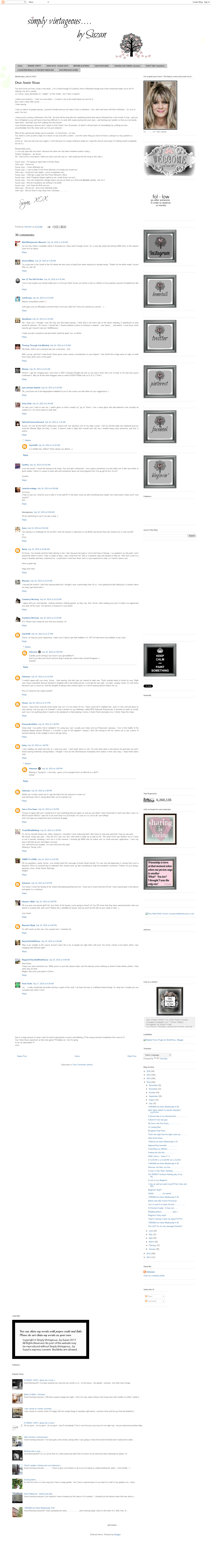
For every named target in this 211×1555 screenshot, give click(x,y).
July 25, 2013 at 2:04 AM (51, 941)
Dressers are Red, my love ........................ (166, 1167)
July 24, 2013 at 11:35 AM (49, 445)
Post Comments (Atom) (82, 1065)
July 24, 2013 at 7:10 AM (55, 422)
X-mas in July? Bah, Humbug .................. (165, 1171)
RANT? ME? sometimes (155, 66)
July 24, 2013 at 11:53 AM (42, 677)
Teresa (25, 703)
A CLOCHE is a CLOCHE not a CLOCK (164, 1160)
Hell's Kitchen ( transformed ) (36, 1437)
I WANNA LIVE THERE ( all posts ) (127, 66)
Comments (152, 1301)
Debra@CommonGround (33, 422)
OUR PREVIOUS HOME (68, 70)
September (153, 1096)
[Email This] (54, 226)
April (151, 1238)
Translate (163, 1059)
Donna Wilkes (28, 261)
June (151, 1231)
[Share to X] (59, 226)
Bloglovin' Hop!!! (155, 1190)
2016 (149, 1071)
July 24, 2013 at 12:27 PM (39, 703)
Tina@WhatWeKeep (30, 830)
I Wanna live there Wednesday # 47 (163, 1142)
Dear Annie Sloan (155, 1138)
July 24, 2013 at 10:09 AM (39, 549)
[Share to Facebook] (62, 226)
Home (20, 66)
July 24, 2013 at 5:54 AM (51, 388)
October (152, 1092)
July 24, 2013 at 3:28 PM (50, 830)
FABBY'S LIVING (29, 859)
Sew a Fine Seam (29, 809)
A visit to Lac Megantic (157, 1180)
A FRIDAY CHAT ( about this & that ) (39, 1380)
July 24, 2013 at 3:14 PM (48, 809)
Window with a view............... (36, 1451)
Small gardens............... (34, 1480)
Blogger (117, 1534)
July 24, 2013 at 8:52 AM (40, 465)
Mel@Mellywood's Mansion (34, 242)
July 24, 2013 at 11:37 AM (42, 634)
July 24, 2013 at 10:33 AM (41, 581)
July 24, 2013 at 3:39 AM (45, 261)
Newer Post (22, 1056)
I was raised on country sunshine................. (42, 1409)
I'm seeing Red (154, 1127)
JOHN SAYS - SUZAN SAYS (57, 66)
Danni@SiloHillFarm (31, 941)
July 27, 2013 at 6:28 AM (43, 984)
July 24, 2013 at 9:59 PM (52, 652)
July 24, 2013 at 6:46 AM (42, 404)
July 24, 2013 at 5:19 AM (60, 345)
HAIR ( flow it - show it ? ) (159, 1156)
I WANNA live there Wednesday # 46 (163, 1163)
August (152, 1100)
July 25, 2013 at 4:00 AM (59, 960)
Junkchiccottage (29, 488)
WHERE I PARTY (34, 66)
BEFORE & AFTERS (81, 66)
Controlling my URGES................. (162, 1149)
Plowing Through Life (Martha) (35, 345)
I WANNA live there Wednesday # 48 (163, 1107)
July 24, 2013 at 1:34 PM (48, 724)
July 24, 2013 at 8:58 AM (47, 488)
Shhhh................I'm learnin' (159, 1193)
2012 (149, 1253)
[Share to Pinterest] (64, 226)
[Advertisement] (155, 588)
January (152, 1249)
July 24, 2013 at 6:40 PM (46, 902)
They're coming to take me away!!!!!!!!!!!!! (165, 1219)
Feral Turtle (27, 984)
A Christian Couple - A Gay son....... (163, 1208)
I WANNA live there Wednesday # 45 (163, 1197)
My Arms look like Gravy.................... (164, 1123)
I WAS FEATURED (101, 66)
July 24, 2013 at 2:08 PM (41, 791)
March (152, 1242)
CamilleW (33, 445)
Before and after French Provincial (162, 1201)
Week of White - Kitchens (34, 1394)
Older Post (131, 1056)
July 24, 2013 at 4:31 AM (43, 298)
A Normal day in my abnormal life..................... (168, 1116)
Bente (24, 549)
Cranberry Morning (30, 599)
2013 (149, 1082)
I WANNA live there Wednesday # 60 (39, 1508)
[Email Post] (49, 227)
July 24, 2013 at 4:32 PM (48, 859)
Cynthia (25, 465)
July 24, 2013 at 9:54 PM (46, 925)
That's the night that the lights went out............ (167, 1134)
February (153, 1245)
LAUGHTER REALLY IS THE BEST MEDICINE (36, 70)
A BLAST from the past (158, 1120)
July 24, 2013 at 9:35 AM (37, 528)
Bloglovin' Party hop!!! (157, 1215)
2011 (149, 1257)
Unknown (33, 652)
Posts (149, 1296)
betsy (24, 745)
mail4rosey (27, 298)
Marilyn (25, 369)
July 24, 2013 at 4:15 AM (54, 279)
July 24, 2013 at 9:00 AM (44, 512)
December (153, 1085)
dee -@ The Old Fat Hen (32, 279)
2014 (149, 1078)
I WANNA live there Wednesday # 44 (163, 1223)
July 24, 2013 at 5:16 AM (42, 319)
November (153, 1089)
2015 (149, 1075)
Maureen (26, 581)
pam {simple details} (31, 388)
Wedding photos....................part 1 (163, 1212)
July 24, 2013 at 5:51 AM (39, 369)
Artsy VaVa (26, 404)
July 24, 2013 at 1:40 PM (38, 745)
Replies (28, 440)
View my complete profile (154, 1276)
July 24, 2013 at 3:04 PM (52, 769)
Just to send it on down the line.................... (167, 1204)
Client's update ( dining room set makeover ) (42, 1465)
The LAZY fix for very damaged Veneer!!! (165, 1226)
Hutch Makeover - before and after (38, 1494)
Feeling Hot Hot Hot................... (161, 1152)
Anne (24, 528)
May (151, 1234)
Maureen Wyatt (28, 925)
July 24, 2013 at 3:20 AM (57, 242)
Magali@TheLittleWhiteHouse (35, 960)
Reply (24, 252)
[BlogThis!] (56, 226)
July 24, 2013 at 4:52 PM (41, 883)
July (151, 1103)
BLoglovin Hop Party (156, 1131)
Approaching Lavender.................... (163, 1145)
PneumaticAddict (29, 724)
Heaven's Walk (28, 902)
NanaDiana (26, 319)
